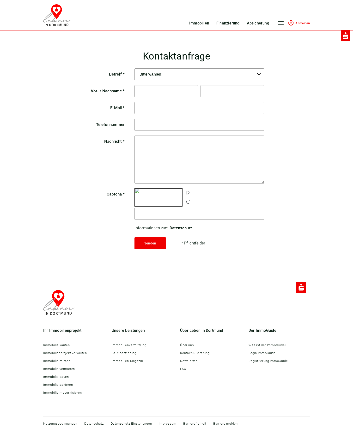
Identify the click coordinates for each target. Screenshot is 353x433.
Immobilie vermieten (59, 369)
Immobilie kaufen (56, 345)
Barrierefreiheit (194, 423)
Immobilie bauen (56, 377)
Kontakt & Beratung (194, 353)
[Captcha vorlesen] (188, 192)
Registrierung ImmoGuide (268, 361)
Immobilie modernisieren (62, 392)
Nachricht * (114, 141)
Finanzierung (228, 23)
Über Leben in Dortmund (201, 330)
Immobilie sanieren (58, 384)
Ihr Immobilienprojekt (62, 330)
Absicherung (258, 23)
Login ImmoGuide (262, 353)
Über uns (187, 345)
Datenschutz (181, 227)
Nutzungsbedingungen (60, 423)
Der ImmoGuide (262, 330)
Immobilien (199, 23)
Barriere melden (225, 423)
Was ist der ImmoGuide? (267, 345)
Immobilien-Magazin (127, 361)
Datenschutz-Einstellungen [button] (131, 423)
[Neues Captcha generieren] (188, 202)
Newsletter (188, 361)
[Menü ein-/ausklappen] (281, 25)
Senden (150, 243)
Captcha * (116, 194)
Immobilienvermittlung (129, 345)
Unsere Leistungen (128, 330)
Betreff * (117, 74)
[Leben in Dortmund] (57, 15)
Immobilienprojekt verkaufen (65, 353)
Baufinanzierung (124, 353)
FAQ (183, 369)
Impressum (167, 423)
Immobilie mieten (56, 361)
